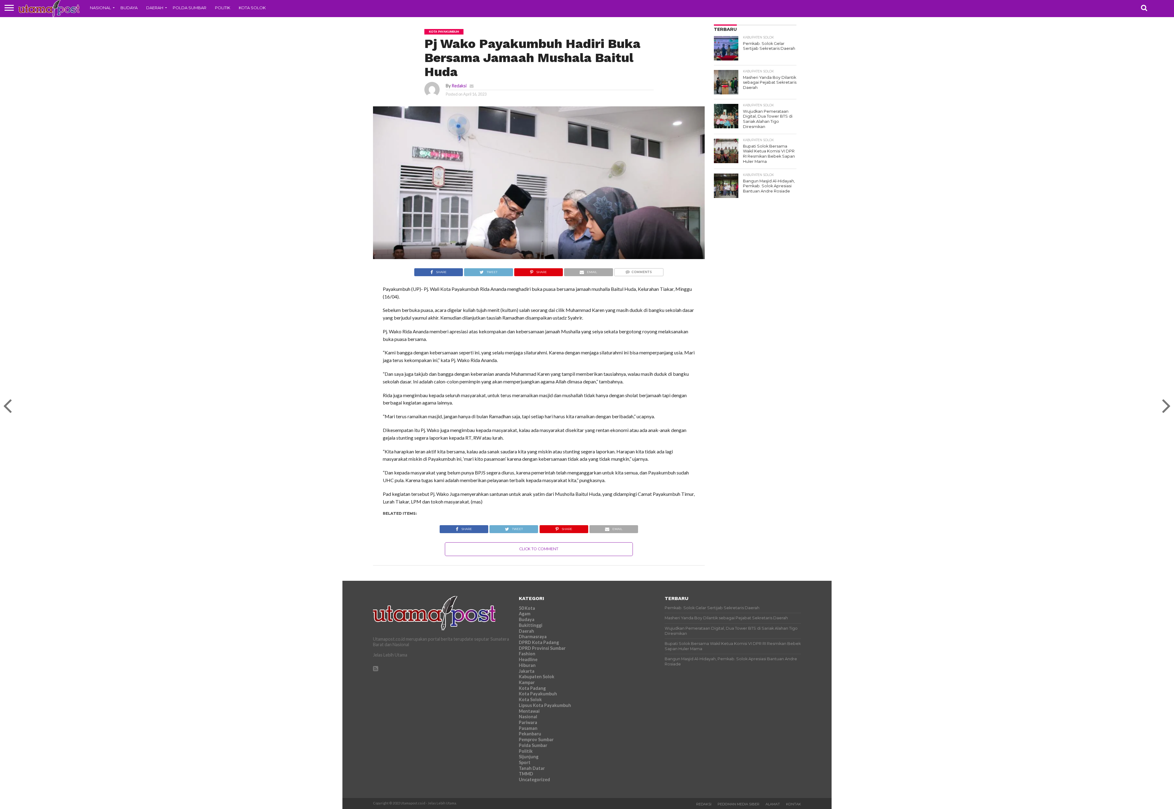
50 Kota (527, 608)
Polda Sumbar (189, 7)
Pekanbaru (530, 733)
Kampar (527, 682)
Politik (222, 7)
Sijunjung (528, 756)
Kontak (793, 804)
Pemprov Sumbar (536, 739)
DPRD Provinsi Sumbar (542, 648)
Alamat (773, 804)
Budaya (129, 7)
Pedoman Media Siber (738, 804)
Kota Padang (532, 688)
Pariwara (528, 722)
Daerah (154, 7)
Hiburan (527, 665)
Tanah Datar (532, 768)
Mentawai (529, 711)
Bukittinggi (530, 625)
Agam (524, 613)
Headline (528, 659)
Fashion (527, 653)
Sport (524, 762)
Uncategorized (534, 779)
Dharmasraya (533, 636)
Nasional (100, 7)
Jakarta (526, 671)
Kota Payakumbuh (538, 693)
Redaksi (459, 85)
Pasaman (528, 728)
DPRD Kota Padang (539, 642)
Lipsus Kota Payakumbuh (545, 705)
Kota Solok (252, 7)
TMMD (526, 773)
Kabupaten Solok (536, 676)
